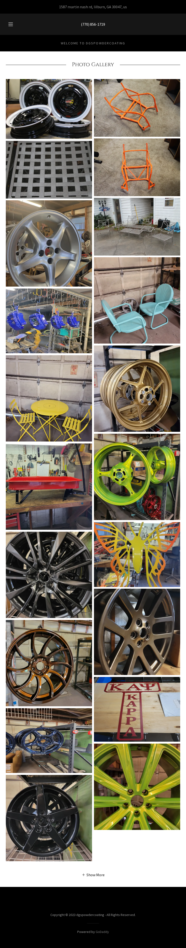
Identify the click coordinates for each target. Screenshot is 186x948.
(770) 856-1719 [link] (93, 24)
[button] (13, 24)
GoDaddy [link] (102, 932)
